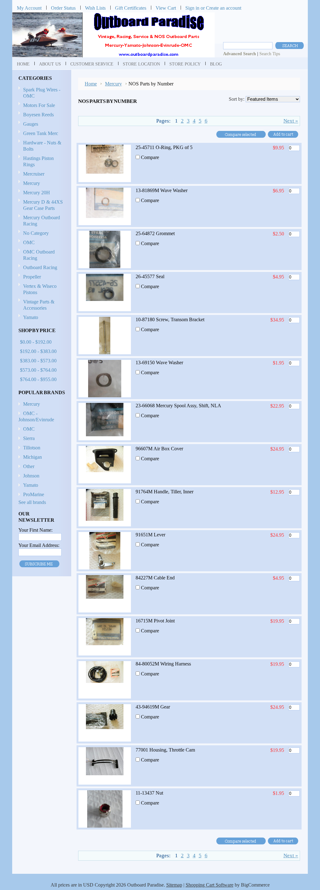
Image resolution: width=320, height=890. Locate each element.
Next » (290, 121)
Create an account (223, 8)
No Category (36, 233)
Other (28, 466)
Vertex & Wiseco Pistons (40, 289)
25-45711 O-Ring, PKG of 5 (164, 147)
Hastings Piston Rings (38, 161)
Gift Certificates (130, 8)
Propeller (29, 277)
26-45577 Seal (150, 276)
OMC (26, 242)
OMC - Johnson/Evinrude (36, 416)
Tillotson (31, 448)
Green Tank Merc (40, 133)
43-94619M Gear (153, 706)
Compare (150, 157)
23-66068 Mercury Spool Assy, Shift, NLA (178, 405)
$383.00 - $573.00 (38, 361)
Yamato (30, 317)
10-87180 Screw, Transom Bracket (170, 319)
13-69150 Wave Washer (159, 362)
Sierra (29, 438)
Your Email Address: (38, 545)
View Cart (166, 8)
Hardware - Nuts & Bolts (42, 146)
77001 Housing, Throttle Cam (165, 749)
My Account (29, 8)
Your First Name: (35, 530)
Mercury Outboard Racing (41, 221)
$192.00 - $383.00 (38, 351)
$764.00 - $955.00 (38, 379)
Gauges (30, 124)
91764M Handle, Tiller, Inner (164, 491)
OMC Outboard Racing (39, 255)
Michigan (32, 457)
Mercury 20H (36, 193)
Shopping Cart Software (209, 885)
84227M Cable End (155, 577)
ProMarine (33, 494)
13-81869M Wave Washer (162, 190)
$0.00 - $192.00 (36, 342)
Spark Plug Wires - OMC (41, 93)
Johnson (31, 476)
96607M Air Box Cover (159, 448)
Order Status (63, 8)
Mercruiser (31, 174)
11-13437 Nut (149, 793)
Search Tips (269, 53)
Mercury (29, 183)
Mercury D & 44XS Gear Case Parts (43, 205)
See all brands (32, 502)
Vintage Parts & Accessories (38, 305)
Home (91, 84)
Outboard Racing (40, 267)
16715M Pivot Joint (155, 620)
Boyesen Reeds (38, 115)
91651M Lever (150, 534)
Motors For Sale (39, 105)
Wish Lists (95, 8)
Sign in (192, 8)
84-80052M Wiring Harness (163, 663)
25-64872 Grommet (155, 233)
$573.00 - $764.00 (38, 370)
